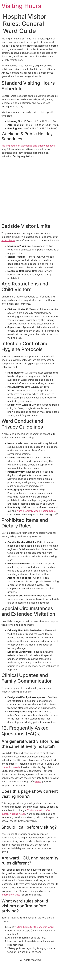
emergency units (10, 894)
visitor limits (8, 240)
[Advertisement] (30, 190)
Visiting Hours (21, 5)
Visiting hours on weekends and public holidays (28, 145)
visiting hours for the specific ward (34, 926)
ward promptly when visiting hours (36, 510)
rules (38, 781)
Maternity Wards (10, 767)
